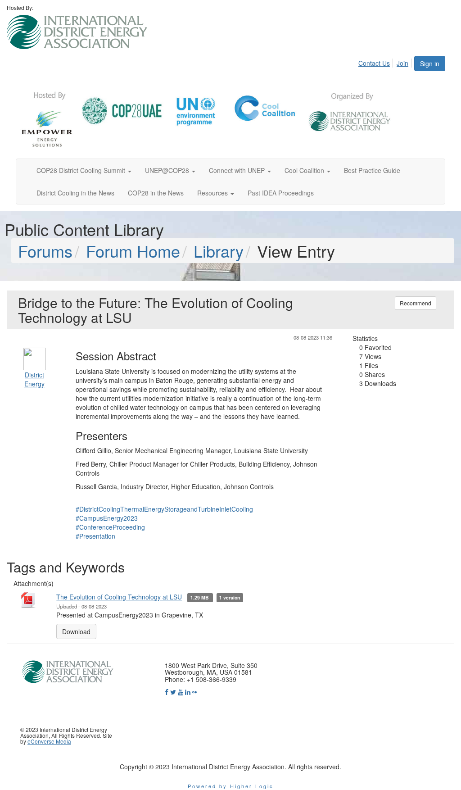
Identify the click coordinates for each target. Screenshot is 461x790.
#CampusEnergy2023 (107, 517)
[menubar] (385, 62)
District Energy (34, 379)
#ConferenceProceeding (110, 526)
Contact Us (374, 63)
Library (219, 250)
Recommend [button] (415, 303)
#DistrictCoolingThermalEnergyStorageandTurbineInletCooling (164, 508)
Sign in (429, 63)
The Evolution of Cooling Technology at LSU (119, 596)
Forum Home (133, 250)
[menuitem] (376, 62)
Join (402, 63)
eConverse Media (49, 741)
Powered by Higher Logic (231, 786)
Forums (45, 250)
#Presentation (95, 535)
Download (76, 631)
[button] (84, 170)
